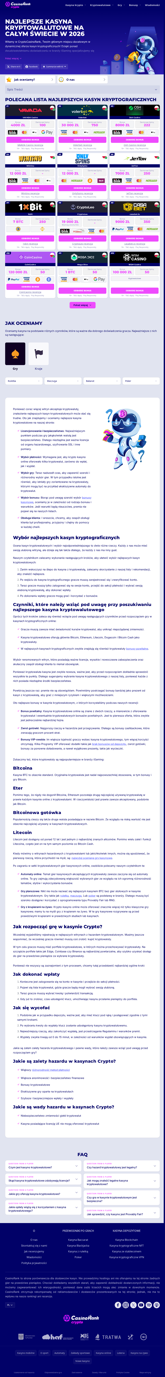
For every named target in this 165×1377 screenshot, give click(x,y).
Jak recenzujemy (33, 1251)
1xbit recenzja (30, 243)
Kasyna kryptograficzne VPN (126, 1257)
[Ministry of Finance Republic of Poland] (26, 1337)
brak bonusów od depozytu (109, 744)
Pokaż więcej (80, 305)
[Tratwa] (107, 1337)
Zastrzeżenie (76, 1372)
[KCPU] (84, 1337)
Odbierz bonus (30, 139)
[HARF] (57, 1337)
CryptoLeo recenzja (82, 243)
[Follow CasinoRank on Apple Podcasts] (155, 1305)
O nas (33, 1240)
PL (8, 1304)
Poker (77, 1257)
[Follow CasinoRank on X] (132, 1305)
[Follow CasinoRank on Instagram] (124, 1305)
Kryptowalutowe (100, 5)
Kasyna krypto (74, 5)
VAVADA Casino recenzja (30, 145)
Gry (120, 5)
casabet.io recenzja (134, 243)
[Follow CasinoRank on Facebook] (116, 1305)
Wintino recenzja (30, 193)
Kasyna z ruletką (77, 1251)
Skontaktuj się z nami (33, 1245)
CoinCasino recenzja (30, 292)
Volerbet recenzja (82, 145)
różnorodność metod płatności (51, 1070)
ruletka (64, 895)
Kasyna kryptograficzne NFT (126, 1245)
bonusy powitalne (137, 648)
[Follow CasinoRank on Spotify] (147, 1305)
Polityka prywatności (33, 1263)
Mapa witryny (144, 1372)
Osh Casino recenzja (135, 145)
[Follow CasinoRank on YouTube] (140, 1305)
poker (92, 895)
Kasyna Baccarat (77, 1240)
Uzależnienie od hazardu (24, 1372)
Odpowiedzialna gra (52, 1372)
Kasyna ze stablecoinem (126, 1251)
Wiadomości (152, 5)
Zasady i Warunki (98, 1372)
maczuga (76, 895)
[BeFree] (130, 1337)
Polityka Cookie (122, 1372)
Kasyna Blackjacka (78, 1245)
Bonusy (133, 5)
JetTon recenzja (134, 193)
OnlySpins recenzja (82, 193)
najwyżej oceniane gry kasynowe (92, 858)
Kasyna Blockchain (126, 1240)
